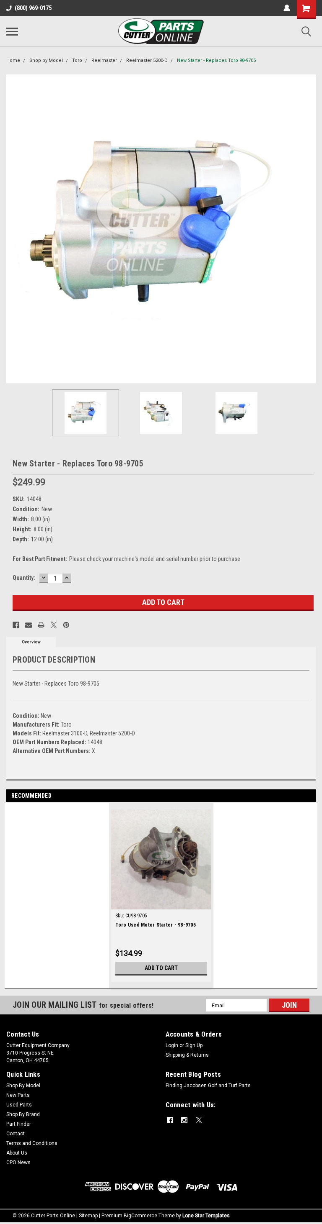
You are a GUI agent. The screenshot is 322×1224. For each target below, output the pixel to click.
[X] (53, 625)
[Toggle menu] (12, 31)
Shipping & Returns (187, 1055)
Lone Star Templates (206, 1216)
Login (172, 1045)
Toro (77, 60)
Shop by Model (46, 60)
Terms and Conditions (31, 1143)
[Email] (28, 625)
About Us (16, 1153)
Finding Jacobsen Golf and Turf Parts (208, 1085)
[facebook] (170, 1120)
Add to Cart (161, 968)
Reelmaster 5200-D (147, 60)
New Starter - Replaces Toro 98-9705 (216, 60)
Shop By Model (23, 1085)
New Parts (18, 1095)
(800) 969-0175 (33, 8)
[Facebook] (16, 625)
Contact (15, 1134)
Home (13, 60)
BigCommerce (140, 1216)
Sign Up (194, 1045)
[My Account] (286, 8)
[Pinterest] (66, 625)
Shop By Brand (23, 1114)
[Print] (41, 625)
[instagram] (184, 1120)
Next (309, 229)
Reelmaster (104, 60)
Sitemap (88, 1216)
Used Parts (19, 1105)
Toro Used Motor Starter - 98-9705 (155, 925)
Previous (12, 229)
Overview (31, 642)
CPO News (18, 1162)
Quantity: (24, 577)
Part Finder (18, 1124)
